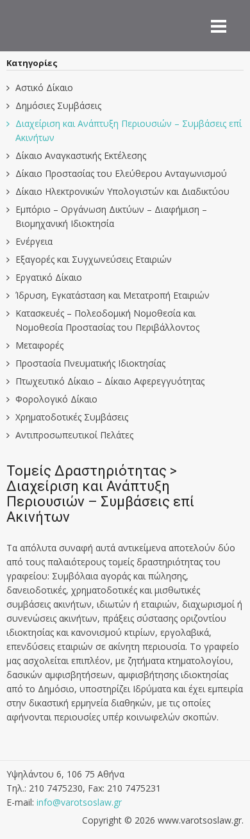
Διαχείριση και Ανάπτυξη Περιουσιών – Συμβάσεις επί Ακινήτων (128, 130)
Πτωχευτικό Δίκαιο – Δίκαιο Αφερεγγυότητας (109, 381)
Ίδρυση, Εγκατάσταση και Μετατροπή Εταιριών (112, 295)
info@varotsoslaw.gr (79, 802)
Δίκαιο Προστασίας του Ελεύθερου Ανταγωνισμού (121, 173)
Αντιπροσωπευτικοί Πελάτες (74, 435)
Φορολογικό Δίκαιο (56, 399)
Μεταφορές (39, 345)
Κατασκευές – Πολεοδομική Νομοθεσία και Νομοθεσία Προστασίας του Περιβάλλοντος (107, 320)
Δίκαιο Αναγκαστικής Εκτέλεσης (80, 155)
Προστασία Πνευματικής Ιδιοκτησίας (90, 363)
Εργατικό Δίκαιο (48, 277)
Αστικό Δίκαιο (44, 87)
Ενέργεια (34, 241)
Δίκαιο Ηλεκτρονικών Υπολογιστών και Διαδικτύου (122, 191)
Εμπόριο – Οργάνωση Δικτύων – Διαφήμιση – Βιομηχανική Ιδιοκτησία (111, 216)
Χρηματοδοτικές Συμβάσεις (71, 417)
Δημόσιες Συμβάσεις (58, 105)
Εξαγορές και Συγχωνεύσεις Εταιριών (93, 259)
